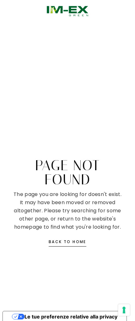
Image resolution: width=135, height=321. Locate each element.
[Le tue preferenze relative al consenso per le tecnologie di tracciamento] (124, 310)
